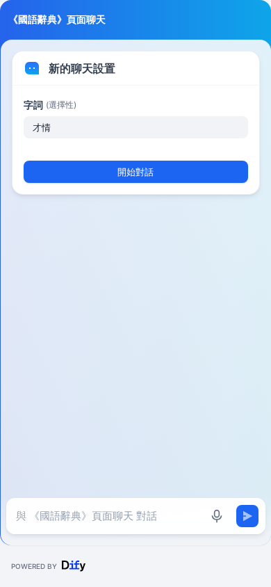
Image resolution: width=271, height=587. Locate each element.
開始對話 (135, 171)
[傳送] (247, 516)
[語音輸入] (217, 516)
